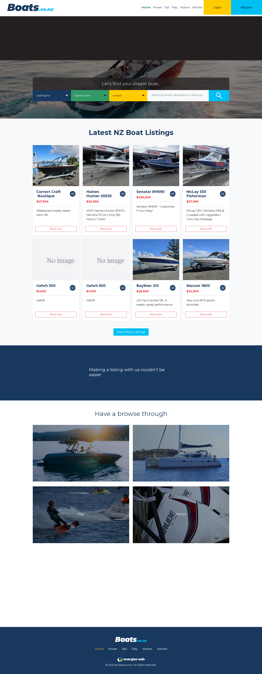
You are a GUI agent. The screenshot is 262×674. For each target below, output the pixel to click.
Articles (197, 7)
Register (246, 7)
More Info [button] (56, 228)
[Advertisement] (131, 37)
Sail (167, 7)
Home (146, 7)
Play (175, 7)
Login (217, 7)
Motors (185, 7)
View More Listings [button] (131, 332)
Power (157, 7)
